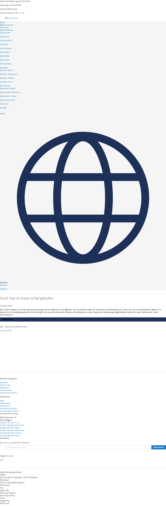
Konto (2, 113)
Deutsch (3, 285)
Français (3, 289)
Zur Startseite (6, 330)
